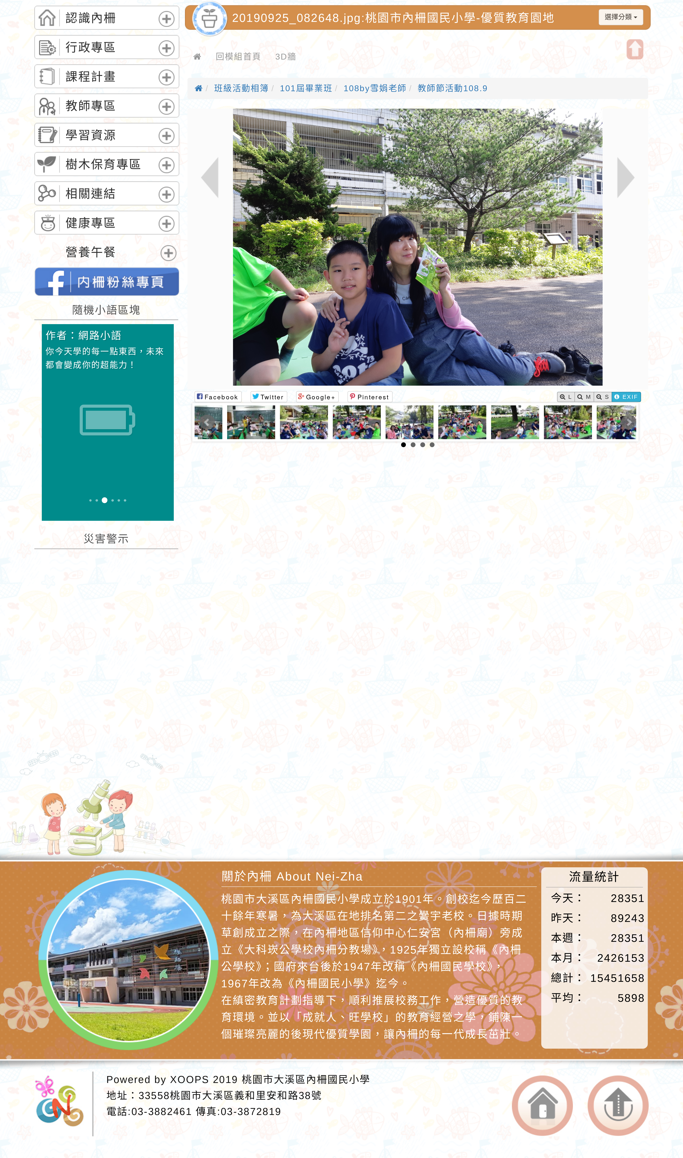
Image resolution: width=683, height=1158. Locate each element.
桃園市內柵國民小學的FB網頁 (106, 281)
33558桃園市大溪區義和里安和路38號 (230, 1095)
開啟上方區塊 (635, 49)
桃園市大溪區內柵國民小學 (306, 1079)
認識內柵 (90, 18)
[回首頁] (197, 56)
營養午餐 (90, 252)
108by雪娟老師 (375, 88)
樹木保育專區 (103, 164)
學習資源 (90, 135)
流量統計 (594, 876)
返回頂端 (618, 1106)
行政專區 (90, 47)
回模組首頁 (238, 56)
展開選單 (165, 26)
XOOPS (189, 1079)
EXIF (629, 397)
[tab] (106, 18)
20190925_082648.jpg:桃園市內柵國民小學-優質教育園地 (393, 17)
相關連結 (90, 194)
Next (628, 422)
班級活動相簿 (241, 88)
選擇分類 (619, 17)
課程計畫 (90, 77)
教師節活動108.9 (453, 88)
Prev (207, 422)
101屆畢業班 (306, 88)
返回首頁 (542, 1106)
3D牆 (286, 56)
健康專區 (90, 223)
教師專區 (90, 106)
